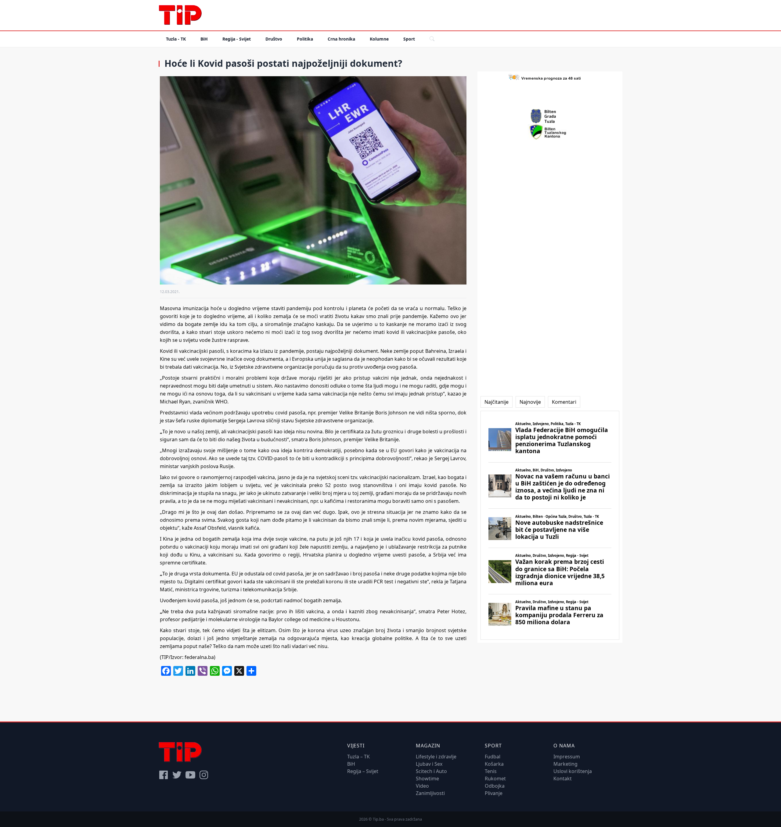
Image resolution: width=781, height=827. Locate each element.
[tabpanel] (550, 525)
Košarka (494, 764)
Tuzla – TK (358, 756)
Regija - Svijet (236, 39)
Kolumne (379, 39)
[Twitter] (177, 775)
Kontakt (562, 778)
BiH (204, 39)
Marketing (565, 764)
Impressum (566, 756)
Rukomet (495, 778)
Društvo (273, 39)
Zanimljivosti (430, 793)
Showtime (427, 778)
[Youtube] (190, 775)
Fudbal (492, 756)
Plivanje (493, 793)
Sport (409, 39)
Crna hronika (341, 39)
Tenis (491, 771)
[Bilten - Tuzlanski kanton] (550, 132)
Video (422, 785)
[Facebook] (163, 775)
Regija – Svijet (362, 771)
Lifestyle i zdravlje (436, 756)
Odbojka (495, 785)
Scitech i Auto (431, 771)
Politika (305, 39)
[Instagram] (204, 775)
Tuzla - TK (176, 39)
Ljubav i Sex (429, 764)
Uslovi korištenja (572, 771)
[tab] (496, 401)
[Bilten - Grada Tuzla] (550, 116)
